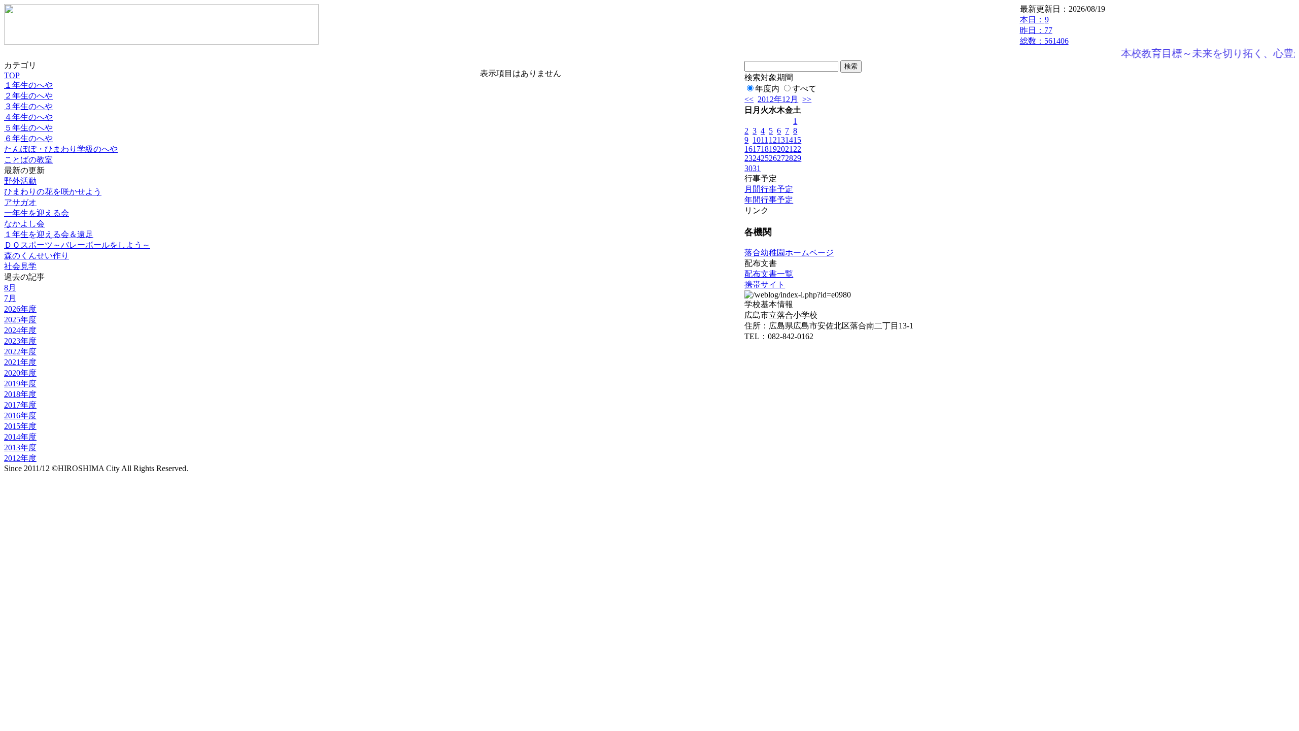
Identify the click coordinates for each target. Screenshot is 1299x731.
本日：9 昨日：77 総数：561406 (1044, 30)
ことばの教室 (28, 159)
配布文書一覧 (768, 274)
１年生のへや (28, 85)
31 (757, 168)
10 (757, 140)
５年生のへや (28, 127)
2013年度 (20, 447)
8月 (10, 287)
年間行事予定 (768, 199)
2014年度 (20, 437)
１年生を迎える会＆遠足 (48, 234)
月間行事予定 (768, 189)
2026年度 (20, 309)
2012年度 (20, 458)
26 (773, 158)
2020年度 (20, 373)
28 (789, 158)
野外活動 (20, 181)
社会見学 (20, 266)
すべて (804, 88)
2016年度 (20, 415)
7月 (10, 298)
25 (765, 158)
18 (765, 149)
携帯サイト (764, 284)
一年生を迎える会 (36, 213)
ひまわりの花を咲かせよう (52, 191)
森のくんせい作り (36, 255)
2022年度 (20, 351)
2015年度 (20, 426)
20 (781, 149)
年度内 (767, 88)
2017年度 (20, 405)
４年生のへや (28, 117)
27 (781, 158)
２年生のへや (28, 95)
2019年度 (20, 383)
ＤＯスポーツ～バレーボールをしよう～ (77, 245)
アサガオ (20, 202)
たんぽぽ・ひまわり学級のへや (61, 149)
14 (789, 140)
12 (773, 140)
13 (781, 140)
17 (757, 149)
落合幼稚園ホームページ (789, 252)
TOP (12, 75)
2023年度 (20, 341)
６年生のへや (28, 138)
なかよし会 (24, 223)
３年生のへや (28, 106)
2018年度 (20, 394)
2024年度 (20, 330)
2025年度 (20, 319)
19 (773, 149)
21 (789, 149)
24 (757, 158)
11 (764, 140)
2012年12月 (778, 99)
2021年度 (20, 362)
